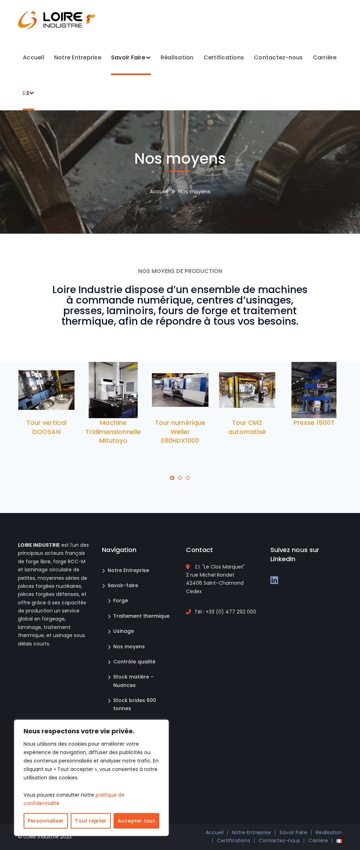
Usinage (123, 631)
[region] (91, 778)
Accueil (159, 191)
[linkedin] (274, 580)
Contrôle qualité (134, 661)
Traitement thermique (141, 615)
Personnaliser (46, 820)
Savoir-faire (123, 585)
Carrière (318, 840)
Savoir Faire (293, 832)
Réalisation (329, 832)
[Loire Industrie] (56, 19)
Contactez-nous (279, 840)
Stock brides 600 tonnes (134, 704)
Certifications (233, 840)
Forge (120, 600)
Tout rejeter (90, 820)
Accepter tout (136, 820)
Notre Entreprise (128, 570)
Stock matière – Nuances (133, 680)
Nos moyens (129, 646)
